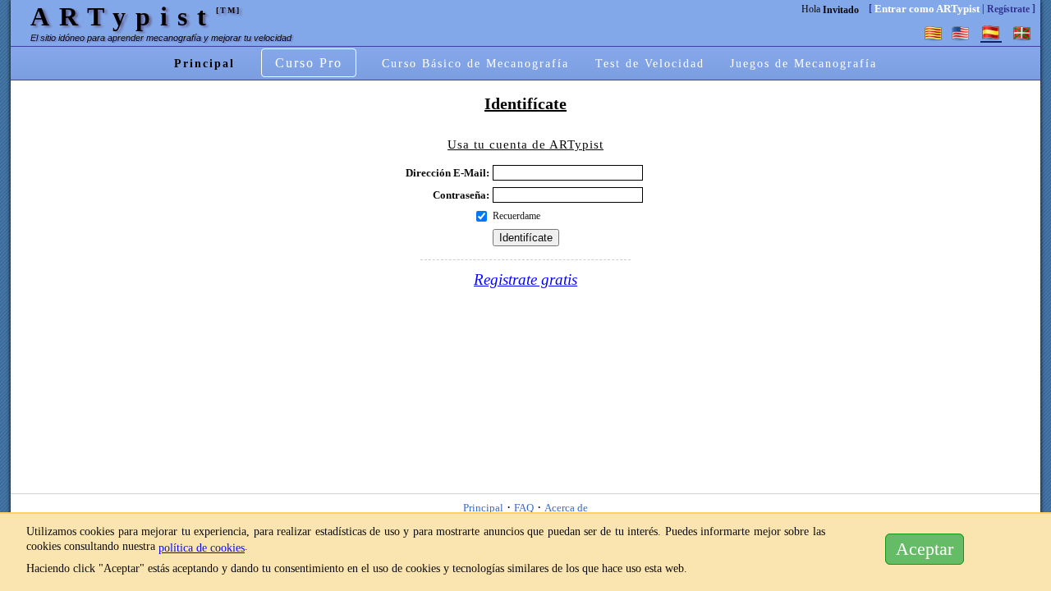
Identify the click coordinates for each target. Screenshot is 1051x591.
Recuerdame (516, 216)
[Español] (991, 33)
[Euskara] (1022, 33)
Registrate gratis (525, 279)
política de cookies (201, 547)
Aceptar (924, 549)
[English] (960, 33)
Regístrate (1008, 9)
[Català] (933, 33)
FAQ (524, 508)
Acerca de (566, 508)
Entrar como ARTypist (927, 8)
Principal (204, 63)
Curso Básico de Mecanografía (475, 63)
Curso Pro (308, 63)
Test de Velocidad (649, 63)
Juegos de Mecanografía (803, 63)
